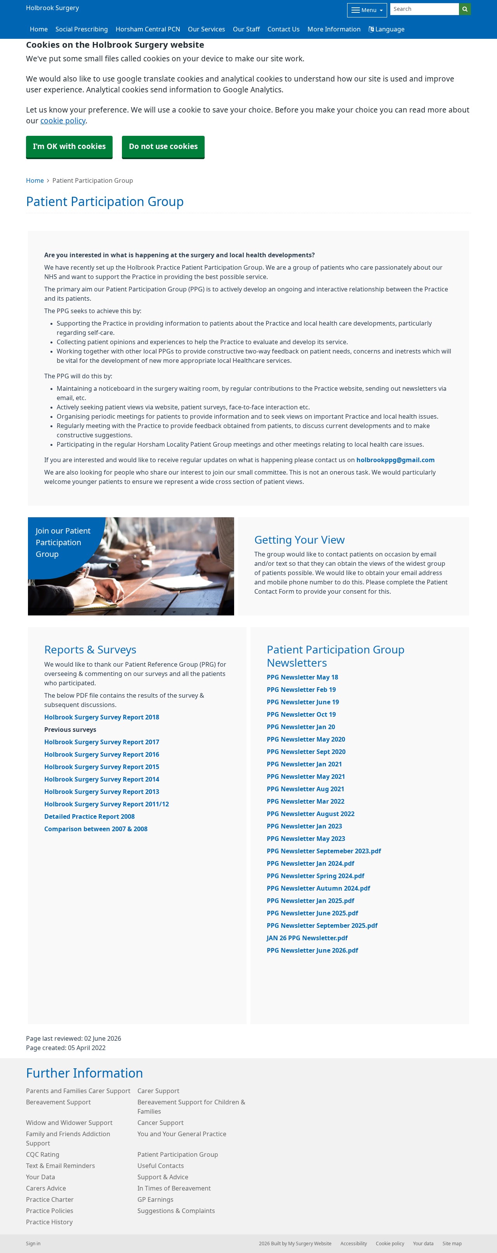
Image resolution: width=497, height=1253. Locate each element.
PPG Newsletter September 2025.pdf (322, 925)
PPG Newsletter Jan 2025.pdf (310, 901)
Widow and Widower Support (69, 1123)
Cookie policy (390, 1243)
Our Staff (246, 29)
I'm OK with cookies (69, 146)
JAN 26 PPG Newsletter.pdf (307, 938)
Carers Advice (46, 1188)
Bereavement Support (58, 1102)
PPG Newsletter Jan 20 (301, 727)
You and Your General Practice (181, 1134)
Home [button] (39, 29)
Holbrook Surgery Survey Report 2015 (101, 767)
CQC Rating (42, 1154)
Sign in (33, 1243)
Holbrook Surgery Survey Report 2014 (101, 779)
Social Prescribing (82, 29)
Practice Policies (49, 1211)
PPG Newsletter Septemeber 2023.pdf (324, 851)
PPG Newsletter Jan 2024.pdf (310, 863)
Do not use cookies (163, 146)
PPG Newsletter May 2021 (306, 776)
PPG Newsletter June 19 (303, 702)
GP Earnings (155, 1199)
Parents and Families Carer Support (78, 1091)
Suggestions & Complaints (176, 1211)
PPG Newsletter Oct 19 (301, 714)
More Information (334, 29)
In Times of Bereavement (174, 1188)
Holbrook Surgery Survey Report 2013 (101, 792)
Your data (423, 1243)
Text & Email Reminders (60, 1166)
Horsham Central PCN (148, 29)
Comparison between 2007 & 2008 (96, 829)
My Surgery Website (310, 1243)
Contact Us (284, 29)
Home (35, 180)
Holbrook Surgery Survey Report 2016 (101, 754)
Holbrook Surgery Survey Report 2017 (101, 742)
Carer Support (158, 1091)
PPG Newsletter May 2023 (306, 838)
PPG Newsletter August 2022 (311, 814)
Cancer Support (160, 1123)
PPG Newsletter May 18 (302, 677)
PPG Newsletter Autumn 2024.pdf (318, 888)
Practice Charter (50, 1199)
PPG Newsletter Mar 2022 (305, 801)
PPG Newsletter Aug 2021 (305, 789)
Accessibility (354, 1243)
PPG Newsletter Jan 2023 (304, 826)
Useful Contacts (160, 1166)
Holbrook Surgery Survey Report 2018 (101, 717)
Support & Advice (162, 1177)
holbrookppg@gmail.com (395, 460)
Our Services (206, 29)
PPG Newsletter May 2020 (306, 739)
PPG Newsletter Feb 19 (301, 689)
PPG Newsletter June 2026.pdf (312, 950)
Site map (452, 1243)
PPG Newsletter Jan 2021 (304, 764)
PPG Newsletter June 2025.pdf (312, 913)
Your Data (40, 1177)
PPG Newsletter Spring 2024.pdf (315, 876)
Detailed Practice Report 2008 (89, 816)
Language (389, 29)
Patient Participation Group (177, 1154)
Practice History (49, 1222)
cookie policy (62, 121)
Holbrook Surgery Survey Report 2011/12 (106, 804)
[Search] (465, 9)
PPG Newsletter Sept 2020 (306, 752)
